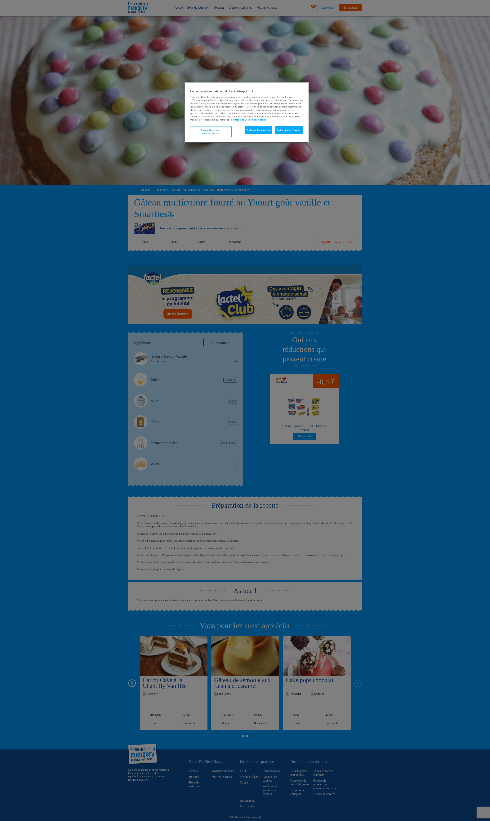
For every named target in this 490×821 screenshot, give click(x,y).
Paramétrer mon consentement (210, 132)
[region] (246, 112)
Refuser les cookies (258, 130)
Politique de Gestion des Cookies (248, 119)
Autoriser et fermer (289, 130)
